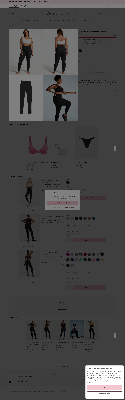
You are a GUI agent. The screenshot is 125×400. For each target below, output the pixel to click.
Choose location (69, 207)
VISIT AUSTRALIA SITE (62, 202)
